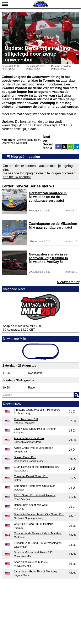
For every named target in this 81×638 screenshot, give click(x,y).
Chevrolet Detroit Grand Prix (31, 476)
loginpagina (28, 173)
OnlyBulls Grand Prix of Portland (33, 523)
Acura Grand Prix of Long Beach (33, 447)
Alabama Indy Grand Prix (29, 438)
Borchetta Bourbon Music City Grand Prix (39, 514)
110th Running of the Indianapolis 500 (36, 466)
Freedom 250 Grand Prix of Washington (37, 542)
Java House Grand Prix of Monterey (35, 571)
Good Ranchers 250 (26, 419)
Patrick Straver (59, 69)
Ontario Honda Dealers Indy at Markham (38, 533)
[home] (40, 6)
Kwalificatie (35, 372)
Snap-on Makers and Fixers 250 (33, 552)
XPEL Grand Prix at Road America (34, 495)
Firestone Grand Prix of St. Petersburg (37, 409)
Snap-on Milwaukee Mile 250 (22, 325)
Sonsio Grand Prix (25, 457)
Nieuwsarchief (68, 282)
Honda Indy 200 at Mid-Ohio (31, 504)
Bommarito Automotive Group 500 (34, 485)
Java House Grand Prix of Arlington (35, 428)
